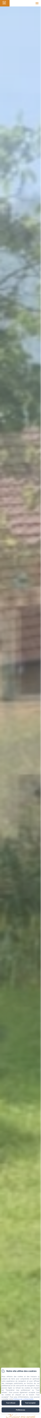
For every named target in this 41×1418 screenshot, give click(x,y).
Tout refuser (10, 1403)
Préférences (20, 1410)
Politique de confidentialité (23, 1399)
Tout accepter (30, 1403)
